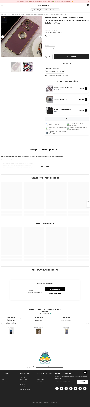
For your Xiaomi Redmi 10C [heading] (67, 81)
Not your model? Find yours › (55, 72)
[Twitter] (84, 388)
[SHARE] (46, 57)
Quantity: (47, 45)
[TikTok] (71, 388)
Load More (66, 119)
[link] (11, 212)
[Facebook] (57, 388)
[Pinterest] (66, 388)
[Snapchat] (75, 388)
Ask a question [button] (55, 293)
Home (3, 14)
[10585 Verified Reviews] (45, 365)
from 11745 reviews (44, 313)
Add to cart (71, 56)
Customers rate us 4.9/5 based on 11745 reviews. (49, 367)
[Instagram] (61, 388)
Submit (82, 382)
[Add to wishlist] (50, 56)
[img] (45, 312)
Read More (45, 167)
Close (88, 1)
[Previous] (2, 36)
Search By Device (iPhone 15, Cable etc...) (46, 10)
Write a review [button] (55, 289)
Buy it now (67, 63)
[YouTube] (80, 388)
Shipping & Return (49, 150)
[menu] (2, 5)
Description (35, 150)
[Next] (40, 36)
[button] (2, 323)
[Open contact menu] (85, 372)
